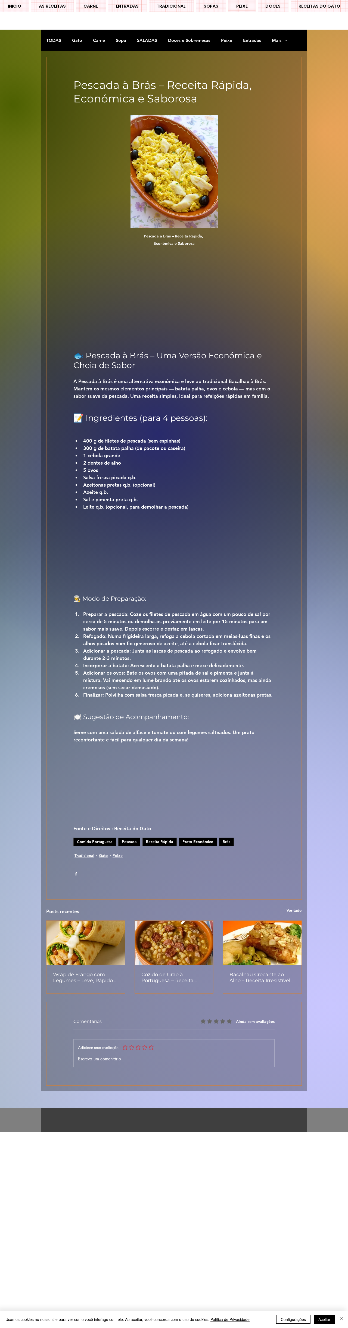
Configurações (293, 1319)
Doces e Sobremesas (189, 40)
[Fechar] (341, 1319)
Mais (276, 40)
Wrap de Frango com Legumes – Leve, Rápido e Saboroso (85, 978)
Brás (226, 841)
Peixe (226, 40)
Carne (99, 40)
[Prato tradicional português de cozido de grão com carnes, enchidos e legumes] (174, 943)
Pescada (129, 841)
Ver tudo (294, 910)
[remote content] (174, 297)
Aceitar (324, 1319)
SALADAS (147, 40)
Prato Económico (197, 841)
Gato (77, 40)
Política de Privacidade (230, 1319)
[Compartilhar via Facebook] (76, 874)
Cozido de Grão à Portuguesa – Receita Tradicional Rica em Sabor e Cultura (173, 978)
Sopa (121, 40)
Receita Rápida (159, 841)
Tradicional (84, 855)
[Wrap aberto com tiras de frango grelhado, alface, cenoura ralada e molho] (85, 943)
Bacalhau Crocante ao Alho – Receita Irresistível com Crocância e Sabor (259, 978)
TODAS (53, 40)
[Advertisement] (163, 1213)
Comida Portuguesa (95, 841)
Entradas (252, 40)
